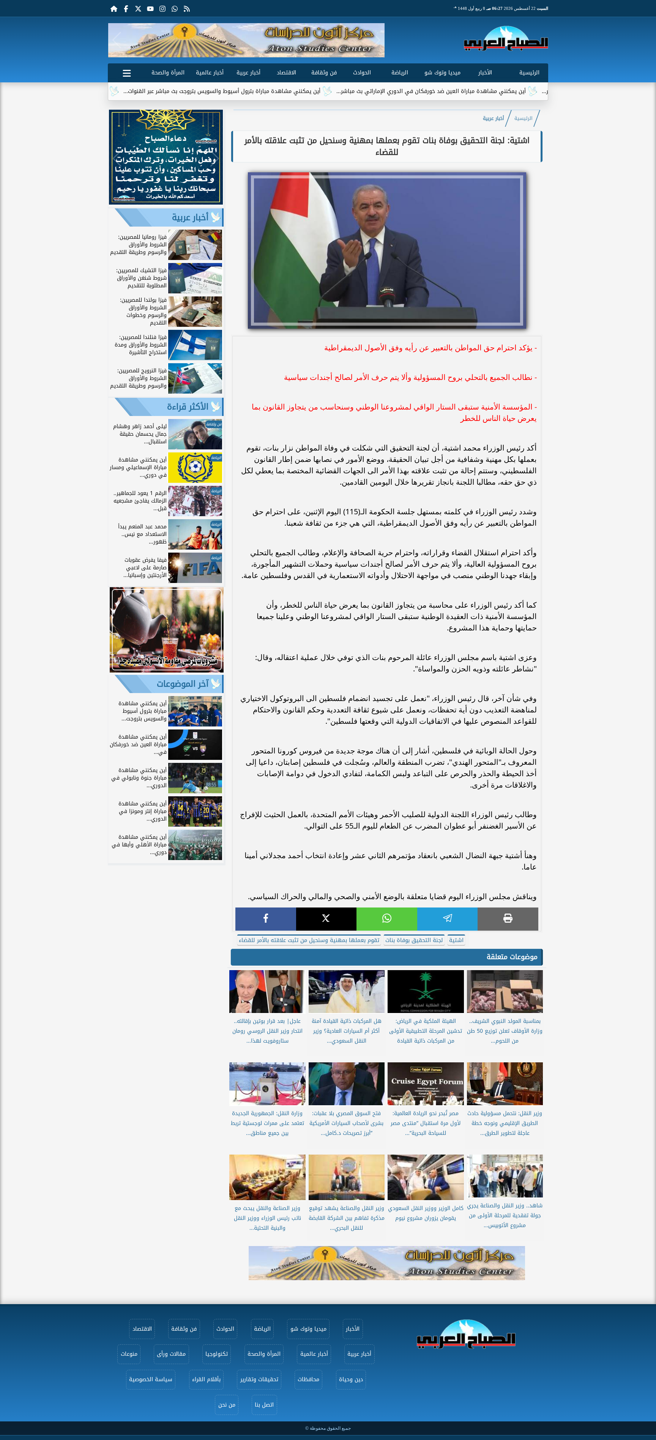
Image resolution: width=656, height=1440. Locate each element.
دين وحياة (351, 1379)
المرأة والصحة (167, 73)
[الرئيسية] (114, 8)
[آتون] (246, 40)
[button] (117, 40)
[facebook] (265, 919)
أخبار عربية (248, 73)
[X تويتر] (138, 8)
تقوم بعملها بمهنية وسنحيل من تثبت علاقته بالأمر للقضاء (309, 940)
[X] (326, 919)
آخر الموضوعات (182, 684)
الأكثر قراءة (187, 407)
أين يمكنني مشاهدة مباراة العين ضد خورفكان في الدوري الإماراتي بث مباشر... (481, 91)
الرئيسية (529, 73)
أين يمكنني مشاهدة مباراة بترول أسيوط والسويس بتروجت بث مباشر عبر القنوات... (272, 91)
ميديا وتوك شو (442, 73)
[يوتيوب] (150, 8)
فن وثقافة (324, 73)
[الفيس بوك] (126, 8)
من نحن (226, 1405)
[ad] (166, 202)
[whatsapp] (386, 919)
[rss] (187, 8)
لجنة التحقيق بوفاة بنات (414, 940)
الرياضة (399, 73)
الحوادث (362, 73)
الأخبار (485, 73)
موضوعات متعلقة (512, 956)
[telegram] (447, 919)
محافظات (308, 1379)
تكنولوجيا (216, 1354)
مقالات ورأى (171, 1354)
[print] (508, 919)
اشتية (456, 940)
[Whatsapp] (175, 8)
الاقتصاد (286, 73)
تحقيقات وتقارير (259, 1379)
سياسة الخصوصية (150, 1379)
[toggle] (127, 71)
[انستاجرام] (162, 8)
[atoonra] (386, 1263)
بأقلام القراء (206, 1379)
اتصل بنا (264, 1405)
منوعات (129, 1354)
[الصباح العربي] (506, 38)
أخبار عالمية (210, 73)
